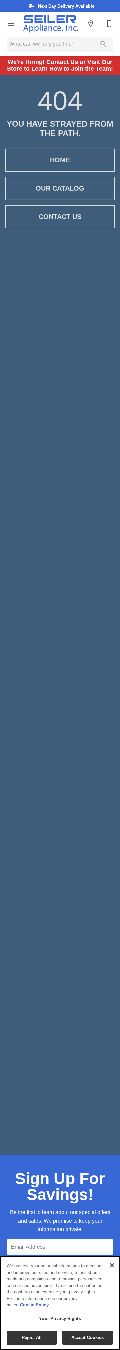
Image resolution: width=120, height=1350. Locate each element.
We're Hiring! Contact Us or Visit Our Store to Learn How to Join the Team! (60, 65)
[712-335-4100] (109, 24)
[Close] (112, 1265)
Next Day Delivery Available (65, 6)
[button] (11, 24)
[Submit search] (103, 44)
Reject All (32, 1337)
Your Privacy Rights (60, 1318)
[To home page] (51, 23)
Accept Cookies (87, 1337)
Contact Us (60, 216)
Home (60, 160)
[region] (60, 1303)
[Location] (91, 24)
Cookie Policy (34, 1304)
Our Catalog (60, 188)
